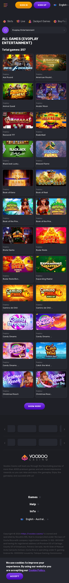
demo (18, 67)
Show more (34, 406)
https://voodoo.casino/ (32, 534)
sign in (24, 5)
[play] (18, 61)
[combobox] (38, 30)
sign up (42, 5)
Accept (14, 576)
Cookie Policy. (37, 570)
